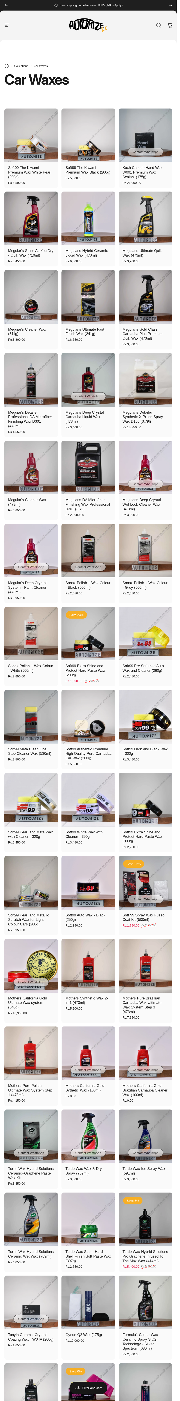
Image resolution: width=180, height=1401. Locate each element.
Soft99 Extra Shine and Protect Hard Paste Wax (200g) (85, 670)
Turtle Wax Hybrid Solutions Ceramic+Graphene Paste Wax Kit (31, 1173)
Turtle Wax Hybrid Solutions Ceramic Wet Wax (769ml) (31, 1254)
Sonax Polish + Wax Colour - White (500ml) (30, 668)
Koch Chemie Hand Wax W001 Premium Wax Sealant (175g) (142, 172)
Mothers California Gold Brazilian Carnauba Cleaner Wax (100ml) (144, 1090)
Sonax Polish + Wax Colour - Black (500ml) (87, 585)
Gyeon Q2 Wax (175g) (83, 1335)
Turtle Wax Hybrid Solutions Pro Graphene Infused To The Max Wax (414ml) (145, 1256)
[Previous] (6, 5)
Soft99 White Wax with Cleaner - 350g (84, 834)
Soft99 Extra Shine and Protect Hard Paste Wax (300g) (142, 836)
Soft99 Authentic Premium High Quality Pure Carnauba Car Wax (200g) (88, 753)
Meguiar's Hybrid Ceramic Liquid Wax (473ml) (86, 253)
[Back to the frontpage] (6, 66)
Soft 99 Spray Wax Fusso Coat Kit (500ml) (143, 917)
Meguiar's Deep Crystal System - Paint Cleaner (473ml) (27, 587)
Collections (21, 66)
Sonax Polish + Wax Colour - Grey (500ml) (144, 585)
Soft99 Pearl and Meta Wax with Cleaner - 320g (30, 834)
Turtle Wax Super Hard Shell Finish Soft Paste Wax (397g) (88, 1256)
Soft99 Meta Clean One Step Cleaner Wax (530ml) (29, 751)
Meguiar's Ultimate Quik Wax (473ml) (142, 253)
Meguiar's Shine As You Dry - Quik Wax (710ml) (31, 253)
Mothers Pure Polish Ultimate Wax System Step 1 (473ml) (30, 1090)
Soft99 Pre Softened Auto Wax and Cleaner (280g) (143, 668)
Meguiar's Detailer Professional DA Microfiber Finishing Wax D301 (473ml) (30, 419)
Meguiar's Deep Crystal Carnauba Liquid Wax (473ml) (84, 417)
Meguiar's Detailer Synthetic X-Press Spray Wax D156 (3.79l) (142, 417)
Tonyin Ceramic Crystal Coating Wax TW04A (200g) (31, 1337)
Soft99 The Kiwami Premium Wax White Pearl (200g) (29, 172)
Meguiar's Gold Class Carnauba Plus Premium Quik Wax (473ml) (142, 333)
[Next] (170, 5)
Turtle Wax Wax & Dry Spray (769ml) (83, 1171)
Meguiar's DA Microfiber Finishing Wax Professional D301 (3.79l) (87, 504)
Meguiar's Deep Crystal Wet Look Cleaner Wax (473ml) (141, 504)
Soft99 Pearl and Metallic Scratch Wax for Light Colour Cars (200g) (28, 919)
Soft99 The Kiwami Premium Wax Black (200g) (87, 170)
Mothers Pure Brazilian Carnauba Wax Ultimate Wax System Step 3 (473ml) (141, 1005)
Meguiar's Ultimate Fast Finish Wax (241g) (84, 331)
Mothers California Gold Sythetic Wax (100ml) (84, 1088)
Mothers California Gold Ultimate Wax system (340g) (27, 1002)
